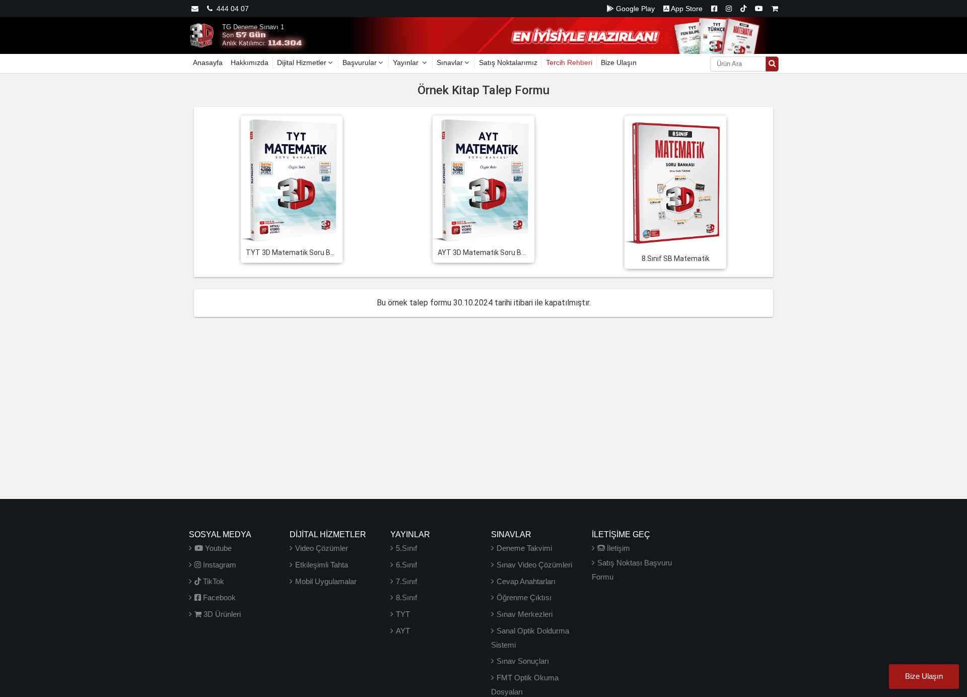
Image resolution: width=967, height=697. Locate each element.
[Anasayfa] (201, 35)
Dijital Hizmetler (301, 62)
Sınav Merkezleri (524, 614)
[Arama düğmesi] (772, 64)
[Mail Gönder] (194, 9)
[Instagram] (729, 9)
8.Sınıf (406, 597)
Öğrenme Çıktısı (524, 597)
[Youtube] (759, 9)
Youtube (217, 548)
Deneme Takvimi (524, 548)
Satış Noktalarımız (508, 62)
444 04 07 (231, 9)
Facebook (218, 597)
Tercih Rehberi (569, 62)
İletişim (617, 548)
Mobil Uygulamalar (326, 581)
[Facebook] (714, 9)
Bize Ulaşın (619, 62)
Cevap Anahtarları (526, 581)
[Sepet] (775, 9)
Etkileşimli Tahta (321, 564)
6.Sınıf (406, 564)
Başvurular (359, 62)
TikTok (212, 581)
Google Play (634, 9)
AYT (403, 630)
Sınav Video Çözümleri (534, 564)
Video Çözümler (321, 548)
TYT (403, 614)
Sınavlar (450, 62)
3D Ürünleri (221, 614)
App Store (686, 9)
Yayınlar (407, 62)
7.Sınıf (406, 581)
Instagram (218, 564)
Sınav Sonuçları (523, 661)
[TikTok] (743, 9)
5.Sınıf (406, 548)
